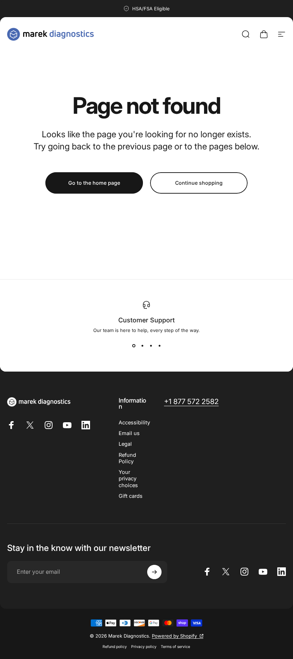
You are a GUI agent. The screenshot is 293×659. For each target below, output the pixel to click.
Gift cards (131, 496)
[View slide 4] (159, 346)
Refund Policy (127, 458)
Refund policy (115, 646)
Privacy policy (144, 646)
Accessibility (134, 422)
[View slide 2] (142, 346)
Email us (129, 433)
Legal (125, 444)
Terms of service (175, 646)
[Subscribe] (154, 572)
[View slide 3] (150, 346)
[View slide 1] (133, 346)
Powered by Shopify (177, 636)
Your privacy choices (128, 478)
